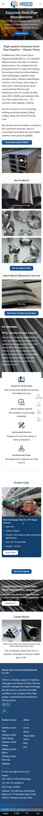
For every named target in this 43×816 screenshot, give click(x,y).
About (26, 732)
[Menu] (3, 4)
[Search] (40, 4)
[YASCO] (21, 4)
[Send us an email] (4, 704)
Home (26, 727)
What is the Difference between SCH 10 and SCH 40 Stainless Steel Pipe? (21, 645)
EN (4, 711)
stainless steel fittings (12, 82)
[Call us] (8, 704)
